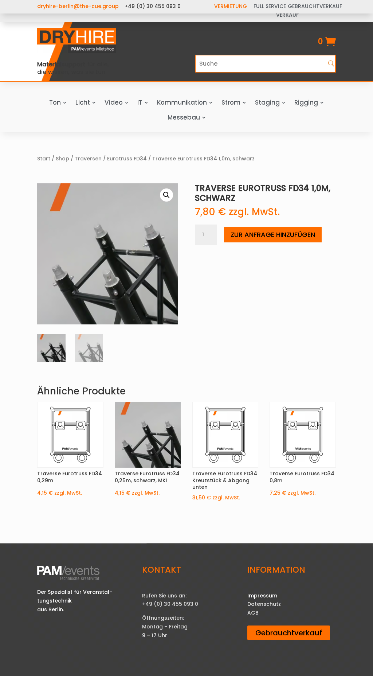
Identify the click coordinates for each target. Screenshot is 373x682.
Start (43, 158)
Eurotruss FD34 (127, 158)
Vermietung (230, 6)
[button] (166, 195)
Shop (62, 158)
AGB (253, 612)
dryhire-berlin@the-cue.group (78, 6)
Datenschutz (264, 604)
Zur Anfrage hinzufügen (273, 234)
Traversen (88, 158)
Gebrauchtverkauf (288, 633)
